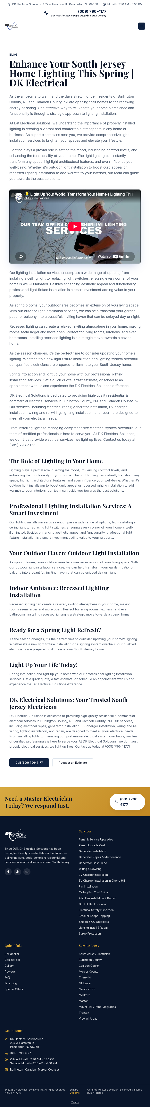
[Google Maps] (17, 871)
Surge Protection (90, 933)
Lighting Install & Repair (93, 927)
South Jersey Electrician (94, 954)
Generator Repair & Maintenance (100, 857)
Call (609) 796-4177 (29, 762)
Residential (12, 954)
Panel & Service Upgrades (96, 839)
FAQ (7, 977)
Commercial (12, 959)
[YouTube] (26, 871)
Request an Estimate (73, 762)
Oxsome (75, 1092)
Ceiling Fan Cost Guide (93, 892)
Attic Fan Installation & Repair (97, 898)
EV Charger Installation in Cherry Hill (102, 880)
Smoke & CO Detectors (94, 921)
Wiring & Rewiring (90, 868)
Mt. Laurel (85, 983)
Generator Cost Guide (93, 863)
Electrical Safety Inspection (96, 910)
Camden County (89, 965)
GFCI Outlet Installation (93, 904)
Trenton (84, 1012)
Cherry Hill (85, 977)
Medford (84, 995)
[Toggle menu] (141, 26)
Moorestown (87, 989)
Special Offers (14, 989)
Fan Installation (88, 886)
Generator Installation (92, 851)
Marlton (83, 1001)
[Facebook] (8, 871)
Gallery (9, 965)
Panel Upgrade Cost (92, 845)
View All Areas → (90, 1018)
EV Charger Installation (93, 874)
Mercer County (88, 971)
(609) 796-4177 (129, 802)
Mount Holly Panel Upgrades (97, 1006)
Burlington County (90, 959)
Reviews (10, 971)
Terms (75, 1102)
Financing (11, 983)
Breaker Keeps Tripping (94, 916)
